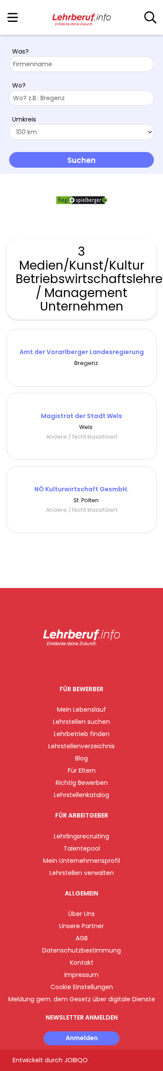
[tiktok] (103, 663)
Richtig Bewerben (82, 782)
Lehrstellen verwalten (82, 872)
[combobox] (81, 64)
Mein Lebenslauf (81, 709)
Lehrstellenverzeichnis (81, 746)
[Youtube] (90, 663)
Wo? (19, 85)
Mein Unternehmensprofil (81, 860)
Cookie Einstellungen (81, 987)
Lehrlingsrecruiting (81, 836)
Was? (20, 51)
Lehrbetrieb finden (82, 734)
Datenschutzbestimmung (81, 950)
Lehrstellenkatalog (81, 795)
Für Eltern (82, 770)
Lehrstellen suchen (81, 721)
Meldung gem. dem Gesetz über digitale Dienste (81, 999)
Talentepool (81, 848)
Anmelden (82, 1038)
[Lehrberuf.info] (81, 18)
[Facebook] (61, 663)
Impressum (81, 974)
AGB (82, 938)
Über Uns (81, 913)
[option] (81, 200)
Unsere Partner (81, 926)
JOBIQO (76, 1060)
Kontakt (81, 962)
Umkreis (24, 119)
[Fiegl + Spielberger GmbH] (82, 200)
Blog (81, 758)
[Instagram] (76, 663)
